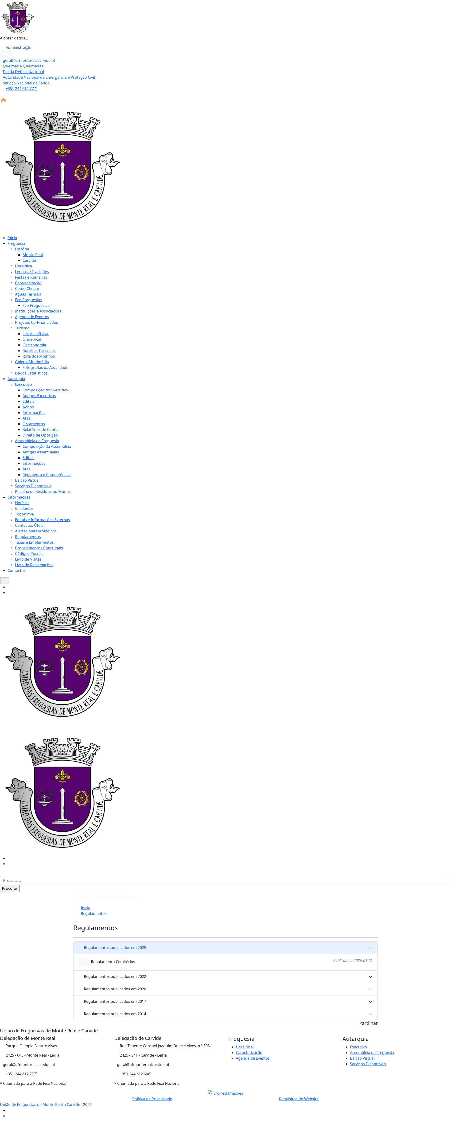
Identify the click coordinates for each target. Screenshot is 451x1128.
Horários (8, 94)
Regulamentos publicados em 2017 (115, 1001)
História (22, 249)
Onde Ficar (32, 339)
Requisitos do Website (299, 1098)
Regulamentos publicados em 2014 (115, 1013)
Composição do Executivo (45, 390)
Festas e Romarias (31, 277)
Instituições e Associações (38, 311)
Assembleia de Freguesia (37, 440)
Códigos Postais (29, 553)
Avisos (28, 407)
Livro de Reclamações (34, 564)
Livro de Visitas (28, 559)
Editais (28, 401)
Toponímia (24, 514)
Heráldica (23, 266)
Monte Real (33, 254)
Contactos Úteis (29, 525)
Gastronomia (34, 344)
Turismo (22, 328)
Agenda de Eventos (32, 316)
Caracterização (28, 282)
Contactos (17, 570)
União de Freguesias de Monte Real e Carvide (40, 1104)
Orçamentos (34, 423)
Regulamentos (28, 536)
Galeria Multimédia (32, 361)
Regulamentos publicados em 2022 (115, 976)
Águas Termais (28, 294)
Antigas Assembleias (41, 452)
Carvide (29, 260)
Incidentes (24, 508)
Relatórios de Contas (41, 429)
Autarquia (16, 378)
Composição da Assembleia (47, 446)
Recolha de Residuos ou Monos (43, 491)
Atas (26, 418)
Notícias (22, 502)
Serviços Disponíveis (33, 485)
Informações (34, 412)
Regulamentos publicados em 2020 (115, 988)
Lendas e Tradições (32, 271)
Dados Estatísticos (31, 373)
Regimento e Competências (47, 474)
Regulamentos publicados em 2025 (115, 947)
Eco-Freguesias (28, 299)
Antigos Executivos (39, 395)
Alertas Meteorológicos (36, 531)
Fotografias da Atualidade (45, 367)
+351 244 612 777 (22, 88)
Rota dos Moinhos (39, 356)
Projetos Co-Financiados (36, 322)
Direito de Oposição (40, 435)
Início (12, 237)
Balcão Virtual (27, 480)
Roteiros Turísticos (39, 350)
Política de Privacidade (152, 1098)
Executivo (23, 384)
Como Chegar (27, 288)
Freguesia (16, 243)
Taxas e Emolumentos (34, 542)
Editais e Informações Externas (42, 519)
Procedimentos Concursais (39, 547)
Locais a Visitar (36, 333)
